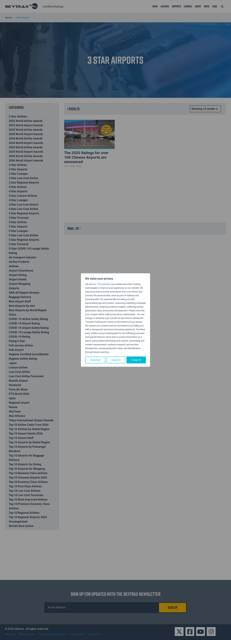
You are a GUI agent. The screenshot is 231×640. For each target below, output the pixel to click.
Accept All (136, 359)
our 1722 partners (101, 284)
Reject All (116, 359)
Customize (95, 359)
